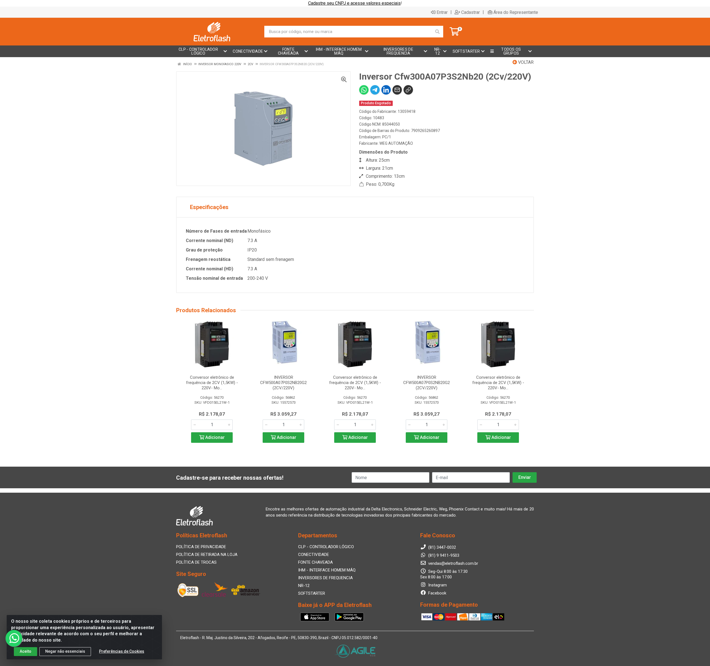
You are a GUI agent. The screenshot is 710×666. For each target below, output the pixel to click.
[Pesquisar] (437, 31)
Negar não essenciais (65, 651)
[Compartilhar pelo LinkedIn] (386, 90)
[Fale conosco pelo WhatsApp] (14, 638)
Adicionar (214, 437)
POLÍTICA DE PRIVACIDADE (201, 546)
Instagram (437, 585)
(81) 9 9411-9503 (443, 555)
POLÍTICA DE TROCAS (196, 562)
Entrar (442, 12)
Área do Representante (515, 12)
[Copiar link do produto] (408, 90)
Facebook (436, 593)
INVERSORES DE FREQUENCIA (325, 577)
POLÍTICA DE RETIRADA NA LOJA (206, 554)
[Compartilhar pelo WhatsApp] (364, 90)
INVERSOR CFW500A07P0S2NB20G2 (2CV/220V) (283, 382)
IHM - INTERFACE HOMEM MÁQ (327, 570)
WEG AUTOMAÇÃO (396, 143)
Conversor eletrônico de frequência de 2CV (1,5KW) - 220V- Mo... (212, 382)
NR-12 (304, 585)
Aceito (25, 651)
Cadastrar (470, 12)
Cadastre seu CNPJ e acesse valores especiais (354, 3)
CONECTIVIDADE (313, 554)
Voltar (525, 62)
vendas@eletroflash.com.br (452, 563)
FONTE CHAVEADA (315, 562)
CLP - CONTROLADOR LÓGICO (326, 546)
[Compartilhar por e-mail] (397, 90)
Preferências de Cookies (121, 651)
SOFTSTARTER (311, 593)
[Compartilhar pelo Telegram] (375, 90)
